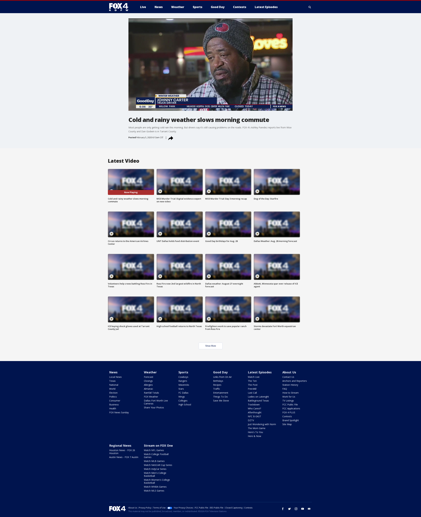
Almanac (148, 388)
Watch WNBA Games (155, 486)
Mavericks (183, 384)
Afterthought (254, 412)
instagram (296, 508)
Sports (183, 372)
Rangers (182, 380)
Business (114, 404)
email (309, 508)
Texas (112, 380)
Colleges (182, 400)
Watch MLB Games (154, 461)
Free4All (252, 388)
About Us (289, 372)
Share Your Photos (154, 407)
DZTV (251, 420)
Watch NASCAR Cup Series (158, 465)
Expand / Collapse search (310, 7)
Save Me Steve (221, 400)
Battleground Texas (258, 400)
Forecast (148, 376)
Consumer (114, 400)
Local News (115, 376)
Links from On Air (222, 376)
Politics (113, 396)
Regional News (120, 445)
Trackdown (254, 404)
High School (184, 404)
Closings (148, 380)
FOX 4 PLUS (288, 412)
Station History (290, 384)
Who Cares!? (254, 408)
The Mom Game (256, 428)
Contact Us (288, 376)
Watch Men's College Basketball (155, 474)
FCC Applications (291, 408)
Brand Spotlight (290, 420)
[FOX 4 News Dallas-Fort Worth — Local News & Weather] (120, 7)
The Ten (252, 380)
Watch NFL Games (154, 450)
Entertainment (220, 392)
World (112, 388)
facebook (282, 508)
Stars (181, 388)
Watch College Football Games (156, 456)
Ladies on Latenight (258, 396)
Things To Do (220, 396)
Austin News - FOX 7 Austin (123, 457)
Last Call (252, 392)
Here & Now (254, 436)
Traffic (216, 388)
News (113, 372)
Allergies (148, 384)
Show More (210, 346)
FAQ (284, 388)
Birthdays (218, 380)
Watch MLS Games (154, 490)
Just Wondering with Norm (262, 424)
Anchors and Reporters (294, 380)
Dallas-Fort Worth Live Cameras (156, 402)
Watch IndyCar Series (155, 468)
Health (112, 408)
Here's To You (255, 432)
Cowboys (183, 376)
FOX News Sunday (119, 412)
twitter (289, 508)
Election (113, 392)
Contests (287, 416)
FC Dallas (183, 392)
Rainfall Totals (151, 392)
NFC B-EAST (254, 416)
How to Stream (290, 392)
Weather (150, 372)
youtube (302, 508)
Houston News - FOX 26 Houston (122, 452)
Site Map (287, 424)
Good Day (220, 372)
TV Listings (288, 400)
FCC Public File (290, 404)
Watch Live (254, 376)
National (113, 384)
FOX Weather (151, 396)
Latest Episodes (260, 372)
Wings (181, 396)
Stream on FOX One (158, 445)
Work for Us (288, 396)
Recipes (217, 384)
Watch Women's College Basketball (157, 481)
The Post (253, 384)
